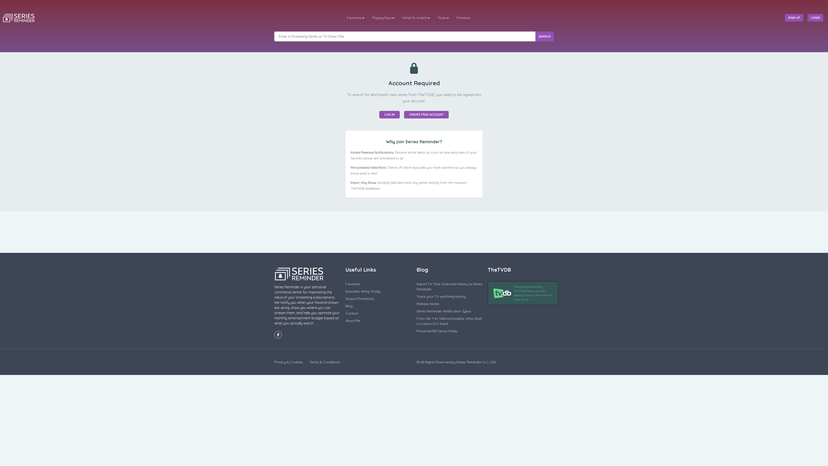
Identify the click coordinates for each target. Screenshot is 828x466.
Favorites (354, 18)
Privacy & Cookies (288, 362)
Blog (349, 306)
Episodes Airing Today (362, 291)
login (815, 18)
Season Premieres (359, 298)
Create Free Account (426, 114)
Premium (463, 18)
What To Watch (414, 18)
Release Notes (428, 304)
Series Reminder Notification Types (444, 311)
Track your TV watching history (441, 296)
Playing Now (382, 18)
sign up (794, 18)
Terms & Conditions (325, 362)
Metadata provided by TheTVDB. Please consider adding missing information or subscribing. (532, 293)
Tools (442, 18)
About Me (352, 320)
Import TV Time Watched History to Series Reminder (450, 286)
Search (544, 36)
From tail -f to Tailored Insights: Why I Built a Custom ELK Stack (449, 321)
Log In (389, 114)
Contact (351, 313)
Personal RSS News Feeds (437, 331)
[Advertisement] (414, 231)
